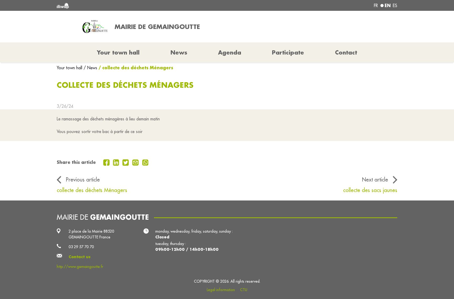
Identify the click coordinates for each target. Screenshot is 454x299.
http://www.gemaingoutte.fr (80, 266)
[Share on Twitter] (126, 162)
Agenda (229, 52)
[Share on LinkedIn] (117, 162)
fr (376, 5)
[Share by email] (136, 162)
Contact (346, 52)
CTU (243, 289)
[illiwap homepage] (126, 5)
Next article (375, 179)
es (395, 5)
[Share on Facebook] (107, 162)
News (179, 52)
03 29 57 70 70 (81, 246)
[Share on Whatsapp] (145, 162)
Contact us (80, 256)
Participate (288, 52)
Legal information (221, 289)
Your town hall (70, 67)
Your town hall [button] (118, 52)
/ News (90, 67)
